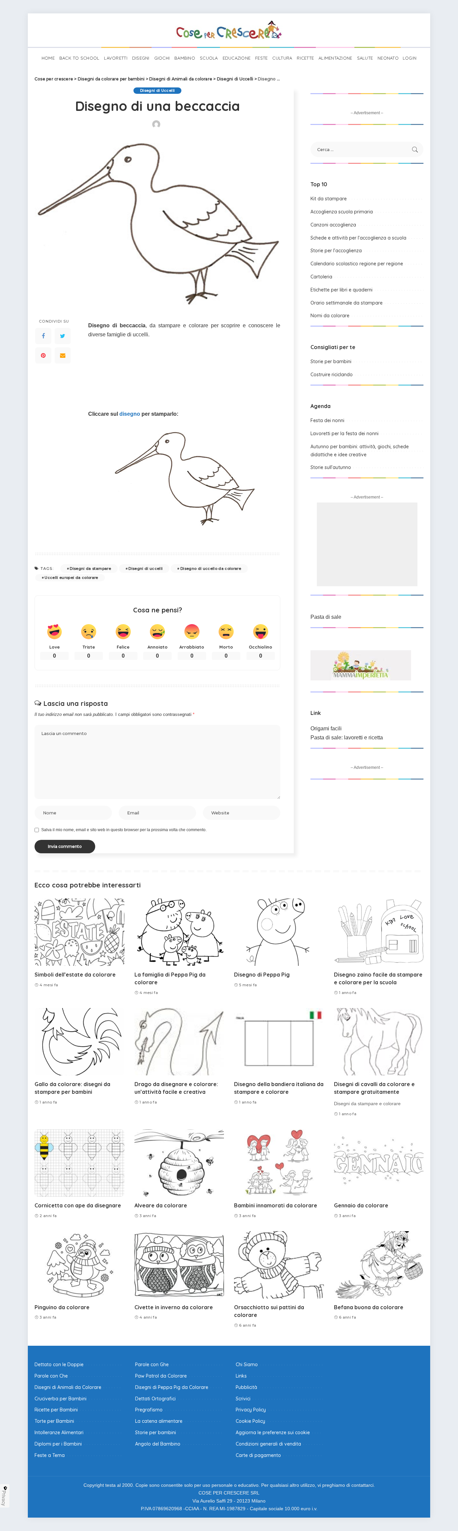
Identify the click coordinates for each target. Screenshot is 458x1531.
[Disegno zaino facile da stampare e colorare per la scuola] (379, 932)
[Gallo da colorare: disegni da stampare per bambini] (79, 1041)
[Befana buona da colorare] (379, 1265)
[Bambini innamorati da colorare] (279, 1163)
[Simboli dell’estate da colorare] (79, 932)
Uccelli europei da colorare (71, 577)
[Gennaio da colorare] (379, 1163)
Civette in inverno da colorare (173, 1307)
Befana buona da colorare (368, 1307)
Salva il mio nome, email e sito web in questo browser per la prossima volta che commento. (124, 829)
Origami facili (326, 728)
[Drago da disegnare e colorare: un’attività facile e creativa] (179, 1041)
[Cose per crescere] (229, 30)
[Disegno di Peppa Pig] (279, 932)
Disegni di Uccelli (157, 90)
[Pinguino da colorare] (79, 1265)
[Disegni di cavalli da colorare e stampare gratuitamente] (379, 1041)
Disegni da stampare (90, 568)
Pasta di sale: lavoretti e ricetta (346, 737)
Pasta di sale (325, 617)
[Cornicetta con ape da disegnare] (79, 1163)
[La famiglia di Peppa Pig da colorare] (179, 932)
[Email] (63, 355)
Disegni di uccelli (145, 568)
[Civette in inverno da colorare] (179, 1265)
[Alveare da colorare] (179, 1163)
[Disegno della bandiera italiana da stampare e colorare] (279, 1041)
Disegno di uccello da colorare (210, 568)
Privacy (4, 1498)
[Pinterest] (43, 355)
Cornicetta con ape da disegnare (78, 1205)
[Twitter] (63, 336)
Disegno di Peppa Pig (262, 974)
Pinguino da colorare (62, 1307)
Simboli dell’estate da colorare (75, 974)
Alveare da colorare (160, 1205)
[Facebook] (43, 336)
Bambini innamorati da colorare (275, 1205)
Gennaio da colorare (361, 1205)
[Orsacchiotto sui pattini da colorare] (279, 1265)
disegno (129, 414)
